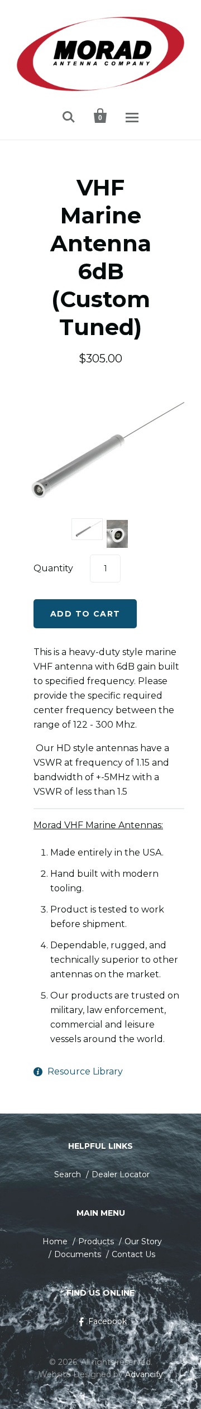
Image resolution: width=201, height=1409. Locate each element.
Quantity (53, 568)
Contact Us (133, 1254)
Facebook (107, 1321)
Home (55, 1241)
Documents (77, 1254)
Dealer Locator (121, 1174)
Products (96, 1241)
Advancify (144, 1374)
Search (67, 1174)
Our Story (143, 1241)
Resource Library (85, 1071)
